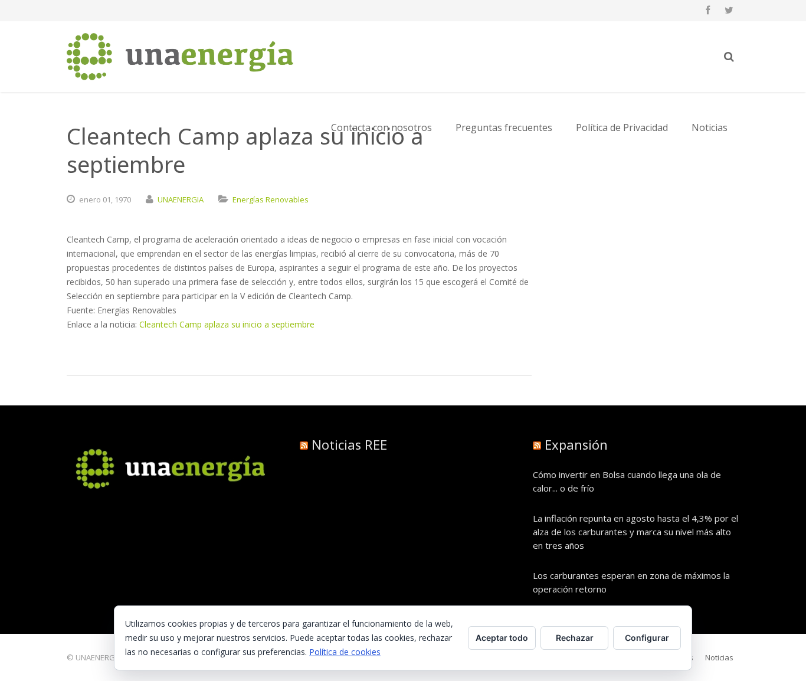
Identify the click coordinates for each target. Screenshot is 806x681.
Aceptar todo (502, 638)
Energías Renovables (270, 199)
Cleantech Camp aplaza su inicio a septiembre (226, 324)
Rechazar (575, 638)
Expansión (576, 444)
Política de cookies (345, 651)
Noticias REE (349, 444)
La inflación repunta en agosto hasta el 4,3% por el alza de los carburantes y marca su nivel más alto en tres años (635, 531)
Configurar (647, 638)
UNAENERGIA (181, 199)
